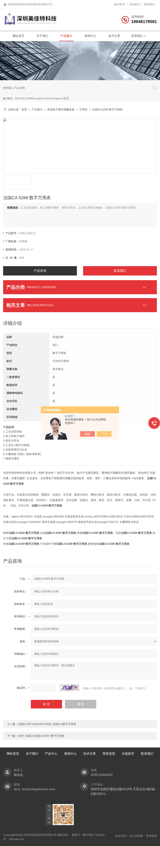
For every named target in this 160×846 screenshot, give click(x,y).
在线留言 (134, 4)
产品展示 (66, 35)
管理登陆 (151, 835)
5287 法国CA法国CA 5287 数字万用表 (41, 735)
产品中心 (51, 753)
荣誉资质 (109, 753)
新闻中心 (90, 35)
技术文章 (114, 35)
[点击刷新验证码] (69, 687)
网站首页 (18, 35)
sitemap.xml (16, 839)
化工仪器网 (136, 835)
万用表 (83, 109)
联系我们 (149, 4)
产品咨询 (40, 270)
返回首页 (119, 4)
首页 (24, 109)
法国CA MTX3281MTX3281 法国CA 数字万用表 (47, 724)
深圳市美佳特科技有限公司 (35, 4)
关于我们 (42, 35)
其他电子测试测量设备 (61, 109)
